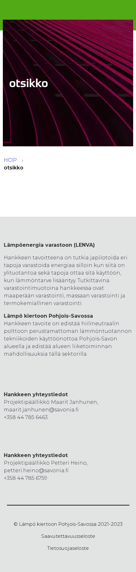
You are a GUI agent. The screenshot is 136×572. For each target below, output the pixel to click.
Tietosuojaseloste (68, 548)
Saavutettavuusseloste (68, 536)
